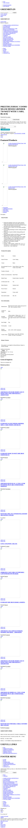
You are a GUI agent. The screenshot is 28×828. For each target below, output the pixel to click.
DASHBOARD (6, 762)
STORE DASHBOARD (8, 763)
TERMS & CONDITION (8, 749)
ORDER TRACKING (8, 748)
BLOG (4, 760)
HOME (4, 759)
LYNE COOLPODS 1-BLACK (9, 543)
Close (2, 137)
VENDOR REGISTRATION (9, 764)
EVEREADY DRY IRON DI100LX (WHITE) (13, 602)
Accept (6, 821)
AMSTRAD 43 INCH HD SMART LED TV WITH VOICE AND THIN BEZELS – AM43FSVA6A (12, 393)
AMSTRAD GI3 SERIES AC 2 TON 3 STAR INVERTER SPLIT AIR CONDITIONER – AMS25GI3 (13, 694)
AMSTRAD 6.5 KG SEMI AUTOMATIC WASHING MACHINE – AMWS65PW (12, 631)
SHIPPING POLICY (7, 752)
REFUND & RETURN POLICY (10, 753)
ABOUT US (5, 765)
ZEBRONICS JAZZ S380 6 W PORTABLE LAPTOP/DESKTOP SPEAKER (12, 573)
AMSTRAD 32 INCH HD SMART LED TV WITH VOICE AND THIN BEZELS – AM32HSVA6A (12, 662)
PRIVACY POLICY (7, 751)
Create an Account (4, 816)
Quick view (3, 389)
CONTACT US (6, 766)
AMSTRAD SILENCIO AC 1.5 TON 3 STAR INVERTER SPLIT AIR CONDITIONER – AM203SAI (13, 485)
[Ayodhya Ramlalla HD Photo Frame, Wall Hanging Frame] (5, 196)
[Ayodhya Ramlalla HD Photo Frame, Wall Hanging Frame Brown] (5, 153)
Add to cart (3, 127)
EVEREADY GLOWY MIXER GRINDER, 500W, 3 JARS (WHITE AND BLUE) (12, 424)
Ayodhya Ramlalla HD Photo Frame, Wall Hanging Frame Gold (17, 165)
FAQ (4, 747)
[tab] (15, 207)
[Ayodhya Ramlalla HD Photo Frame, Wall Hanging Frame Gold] (5, 174)
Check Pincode (16, 119)
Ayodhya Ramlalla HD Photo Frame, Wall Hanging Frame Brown (17, 144)
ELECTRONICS (18, 133)
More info (3, 821)
